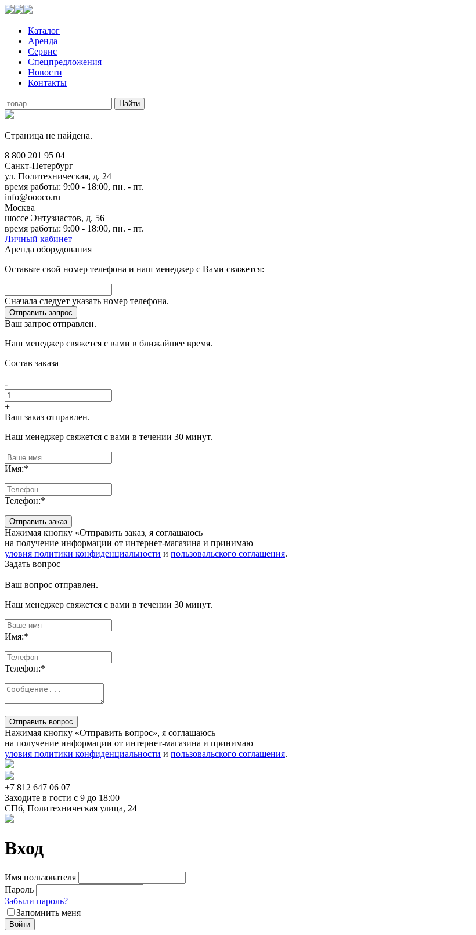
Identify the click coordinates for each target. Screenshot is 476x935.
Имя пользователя (40, 877)
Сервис (42, 51)
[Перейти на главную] (19, 11)
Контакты (47, 83)
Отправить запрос (41, 312)
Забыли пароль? (36, 901)
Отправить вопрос (41, 721)
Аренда (42, 41)
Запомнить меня (48, 913)
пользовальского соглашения (228, 553)
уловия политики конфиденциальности (83, 553)
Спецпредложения (65, 62)
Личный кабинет (38, 239)
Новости (45, 72)
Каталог (44, 30)
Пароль (19, 889)
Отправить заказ (38, 521)
